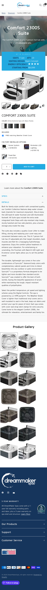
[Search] (40, 5)
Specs (4, 196)
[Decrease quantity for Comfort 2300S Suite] (3, 166)
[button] (9, 341)
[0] (43, 5)
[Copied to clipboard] (21, 173)
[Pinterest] (12, 173)
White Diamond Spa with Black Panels (4, 126)
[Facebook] (3, 173)
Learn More (25, 514)
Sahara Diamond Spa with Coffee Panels (22, 126)
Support (6, 532)
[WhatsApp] (17, 173)
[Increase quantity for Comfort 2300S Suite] (10, 166)
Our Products (9, 524)
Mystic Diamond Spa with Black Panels (16, 126)
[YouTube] (15, 492)
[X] (8, 173)
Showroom (11, 13)
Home (3, 13)
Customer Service (12, 540)
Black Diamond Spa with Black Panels (10, 126)
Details (5, 202)
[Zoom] (40, 75)
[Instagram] (9, 492)
